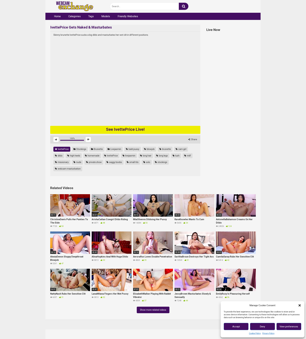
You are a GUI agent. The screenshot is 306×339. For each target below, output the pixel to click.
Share (194, 139)
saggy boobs (115, 162)
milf (188, 155)
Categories (74, 16)
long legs (163, 155)
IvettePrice (63, 149)
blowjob (150, 149)
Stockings (81, 149)
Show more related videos (153, 310)
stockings (162, 162)
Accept (236, 326)
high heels (74, 155)
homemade (93, 155)
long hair (146, 155)
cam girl (182, 149)
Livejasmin (115, 149)
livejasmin (130, 155)
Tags (91, 16)
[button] (299, 305)
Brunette (98, 149)
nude (78, 162)
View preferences (289, 326)
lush (177, 155)
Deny (262, 326)
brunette (166, 149)
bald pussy (133, 149)
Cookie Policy (255, 333)
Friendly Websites (128, 16)
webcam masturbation (69, 168)
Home (57, 16)
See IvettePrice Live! (125, 129)
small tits (133, 162)
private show (95, 162)
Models (105, 16)
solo (148, 162)
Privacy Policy (268, 333)
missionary (63, 162)
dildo (59, 155)
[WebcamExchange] (73, 6)
